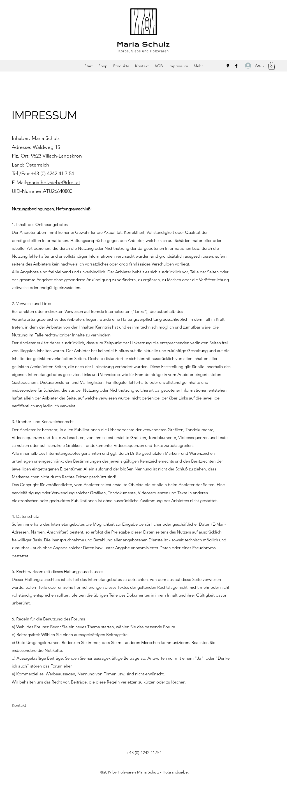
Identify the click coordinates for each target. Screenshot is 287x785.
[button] (271, 66)
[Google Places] (228, 66)
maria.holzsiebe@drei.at (53, 182)
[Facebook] (236, 66)
